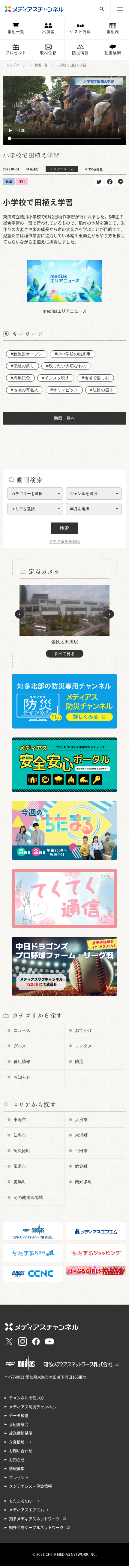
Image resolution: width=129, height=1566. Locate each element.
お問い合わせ (20, 1451)
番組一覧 (16, 32)
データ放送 (18, 1415)
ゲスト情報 (80, 32)
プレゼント (15, 53)
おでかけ (83, 1030)
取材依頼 (48, 53)
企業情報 (17, 1442)
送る (120, 181)
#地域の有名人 (24, 389)
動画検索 (112, 53)
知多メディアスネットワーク (34, 1519)
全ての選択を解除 (64, 541)
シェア (109, 181)
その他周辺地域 (28, 1197)
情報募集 (17, 1468)
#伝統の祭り (22, 366)
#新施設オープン (27, 354)
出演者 (48, 32)
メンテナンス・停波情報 (30, 1486)
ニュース (22, 1030)
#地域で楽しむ (95, 377)
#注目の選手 (101, 389)
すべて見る (64, 654)
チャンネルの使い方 (26, 1398)
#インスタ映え (56, 377)
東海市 (20, 1119)
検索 (64, 528)
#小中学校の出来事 (73, 354)
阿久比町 (22, 1150)
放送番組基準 (20, 1433)
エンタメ (83, 1046)
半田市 (81, 1150)
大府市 (81, 1119)
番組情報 (22, 1061)
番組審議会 (18, 1424)
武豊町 (81, 1166)
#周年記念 (20, 377)
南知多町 (83, 1181)
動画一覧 (41, 65)
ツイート (99, 181)
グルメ (20, 1046)
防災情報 (80, 53)
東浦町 (81, 1135)
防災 (79, 1061)
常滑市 (20, 1166)
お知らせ (22, 1077)
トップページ (16, 65)
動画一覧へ (64, 418)
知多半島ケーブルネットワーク (36, 1527)
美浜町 (20, 1181)
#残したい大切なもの (66, 366)
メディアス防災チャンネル (32, 1407)
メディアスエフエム (26, 1510)
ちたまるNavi (21, 1501)
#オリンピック (64, 389)
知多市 (20, 1135)
